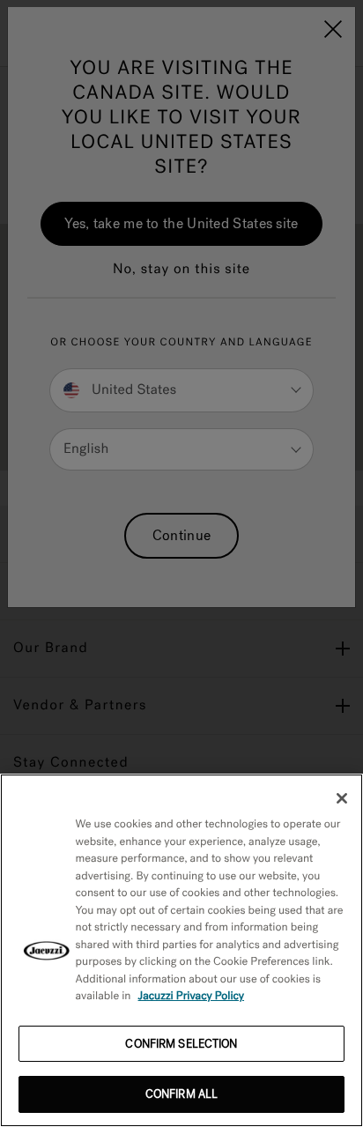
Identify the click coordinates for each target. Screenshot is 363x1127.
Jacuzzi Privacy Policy (191, 996)
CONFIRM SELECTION (181, 1043)
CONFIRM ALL (181, 1093)
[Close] (341, 798)
